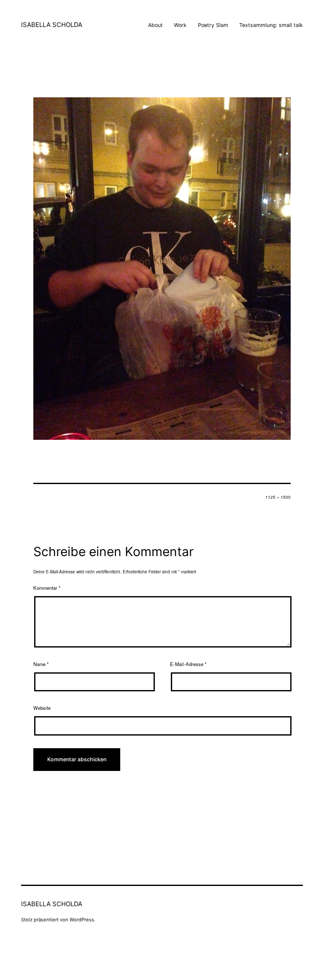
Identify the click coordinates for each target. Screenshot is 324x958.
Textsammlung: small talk (271, 25)
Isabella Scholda (51, 25)
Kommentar (46, 587)
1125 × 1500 (278, 497)
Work (180, 25)
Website (42, 707)
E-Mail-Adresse (188, 664)
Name (41, 664)
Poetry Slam (213, 25)
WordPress (82, 920)
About (155, 25)
